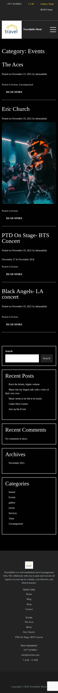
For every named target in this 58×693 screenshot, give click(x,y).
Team (11, 518)
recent (12, 508)
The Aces (12, 64)
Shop (29, 604)
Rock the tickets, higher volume (24, 384)
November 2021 (17, 463)
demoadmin (41, 74)
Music (29, 627)
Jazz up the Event (17, 409)
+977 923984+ (30, 650)
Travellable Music (32, 29)
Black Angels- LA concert (22, 294)
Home (29, 594)
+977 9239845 (13, 4)
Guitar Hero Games (18, 404)
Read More (14, 92)
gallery (12, 502)
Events (14, 84)
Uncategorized (26, 84)
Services (13, 513)
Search (9, 351)
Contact (29, 609)
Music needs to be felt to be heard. (25, 398)
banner (12, 492)
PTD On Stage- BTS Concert (25, 238)
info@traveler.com (30, 655)
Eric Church (16, 109)
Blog (29, 599)
